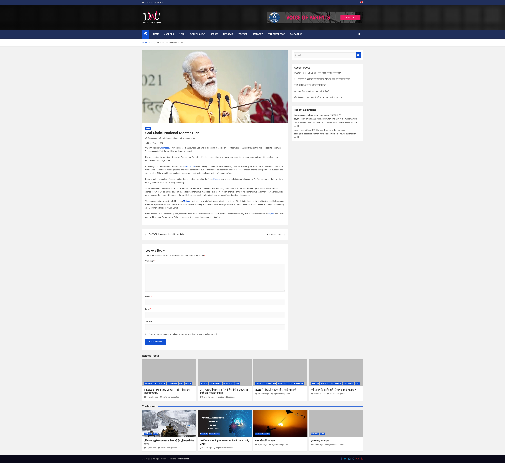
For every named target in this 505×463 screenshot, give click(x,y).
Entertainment (197, 34)
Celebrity (148, 383)
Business (315, 383)
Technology (299, 383)
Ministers (187, 201)
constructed (189, 166)
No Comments (189, 138)
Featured (148, 434)
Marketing (282, 383)
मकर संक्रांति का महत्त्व (265, 440)
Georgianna (299, 115)
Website (148, 321)
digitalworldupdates (170, 138)
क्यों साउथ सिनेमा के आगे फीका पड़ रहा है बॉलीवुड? (311, 91)
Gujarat (271, 214)
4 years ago (151, 448)
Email (148, 309)
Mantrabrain (184, 459)
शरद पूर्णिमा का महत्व (274, 234)
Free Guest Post (276, 34)
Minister (216, 179)
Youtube (242, 34)
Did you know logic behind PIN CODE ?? (324, 115)
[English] (361, 2)
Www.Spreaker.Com (302, 123)
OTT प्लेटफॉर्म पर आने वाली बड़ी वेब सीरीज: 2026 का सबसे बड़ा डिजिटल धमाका (322, 79)
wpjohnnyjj (298, 130)
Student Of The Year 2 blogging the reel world (325, 130)
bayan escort (299, 119)
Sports (214, 34)
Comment (150, 261)
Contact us (296, 34)
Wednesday (165, 148)
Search (358, 55)
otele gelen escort (302, 134)
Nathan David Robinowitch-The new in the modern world (333, 119)
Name (148, 296)
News (181, 34)
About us (169, 34)
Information (172, 383)
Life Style (228, 34)
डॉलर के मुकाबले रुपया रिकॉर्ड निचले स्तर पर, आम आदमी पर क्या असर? (319, 97)
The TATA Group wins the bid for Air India (166, 234)
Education (260, 383)
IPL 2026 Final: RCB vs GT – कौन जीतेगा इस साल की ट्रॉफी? (317, 73)
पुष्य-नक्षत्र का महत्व (320, 440)
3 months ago (152, 397)
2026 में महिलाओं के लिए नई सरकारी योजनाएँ (310, 85)
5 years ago (152, 138)
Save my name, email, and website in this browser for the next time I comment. (183, 334)
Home (156, 34)
